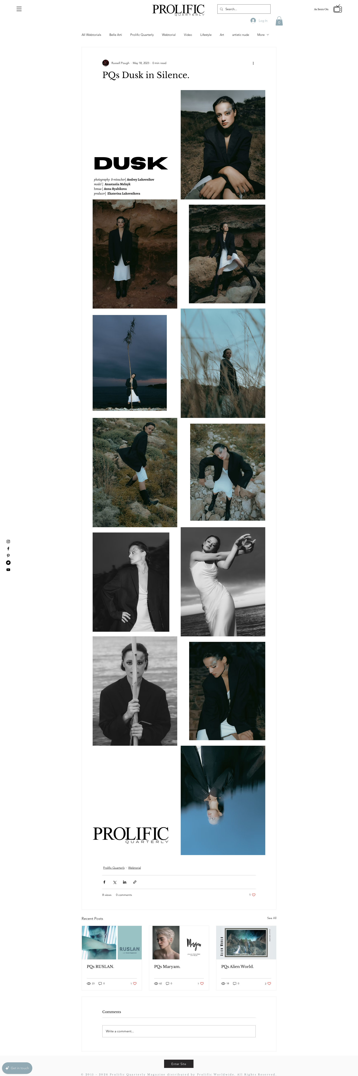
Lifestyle (206, 35)
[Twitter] (8, 562)
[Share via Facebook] (104, 882)
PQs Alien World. (237, 966)
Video (188, 35)
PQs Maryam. (167, 966)
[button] (19, 8)
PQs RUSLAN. (100, 966)
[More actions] (253, 62)
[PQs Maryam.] (179, 942)
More (261, 35)
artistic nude (240, 35)
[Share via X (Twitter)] (114, 882)
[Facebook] (8, 548)
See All (271, 918)
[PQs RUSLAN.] (112, 942)
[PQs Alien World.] (246, 942)
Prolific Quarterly (142, 35)
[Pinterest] (8, 555)
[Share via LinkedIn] (125, 882)
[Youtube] (8, 569)
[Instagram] (8, 541)
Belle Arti (115, 35)
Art (222, 35)
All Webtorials (91, 35)
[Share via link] (135, 882)
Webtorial (169, 35)
